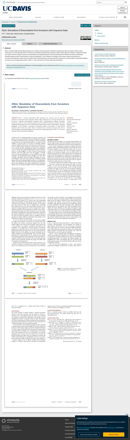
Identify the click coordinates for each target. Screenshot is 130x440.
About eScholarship (15, 17)
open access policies (67, 65)
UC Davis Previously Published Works (27, 22)
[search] (126, 2)
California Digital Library (8, 427)
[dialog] (101, 427)
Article (97, 30)
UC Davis (5, 12)
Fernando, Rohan (29, 33)
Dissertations (81, 17)
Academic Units (59, 17)
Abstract (8, 48)
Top (127, 414)
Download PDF (7, 26)
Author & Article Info (101, 43)
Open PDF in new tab (83, 75)
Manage (122, 11)
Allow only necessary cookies (89, 434)
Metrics (97, 40)
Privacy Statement (84, 427)
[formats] (13, 25)
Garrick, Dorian (18, 33)
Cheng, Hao (9, 33)
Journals (38, 17)
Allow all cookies (114, 434)
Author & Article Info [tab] (50, 44)
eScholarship (5, 22)
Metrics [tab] (29, 44)
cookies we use (111, 427)
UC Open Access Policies (107, 17)
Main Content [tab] (11, 44)
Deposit (122, 7)
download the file (35, 78)
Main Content (9, 75)
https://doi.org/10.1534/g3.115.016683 (13, 40)
